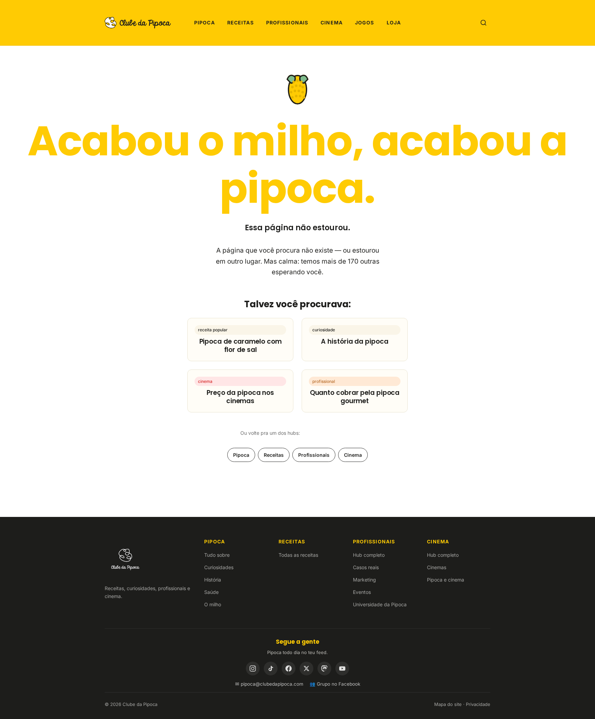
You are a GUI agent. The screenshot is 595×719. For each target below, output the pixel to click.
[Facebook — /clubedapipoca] (288, 668)
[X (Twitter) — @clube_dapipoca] (306, 668)
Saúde (211, 592)
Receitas (240, 22)
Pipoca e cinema (445, 580)
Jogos (364, 22)
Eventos (362, 592)
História (212, 580)
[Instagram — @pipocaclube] (253, 668)
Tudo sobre (217, 555)
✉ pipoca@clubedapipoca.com (269, 684)
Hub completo (369, 555)
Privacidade (478, 704)
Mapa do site (448, 704)
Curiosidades (218, 567)
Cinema (332, 22)
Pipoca (204, 22)
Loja (394, 22)
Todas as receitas (298, 555)
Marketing (364, 580)
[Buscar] (483, 23)
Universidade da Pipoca (380, 604)
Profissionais (287, 22)
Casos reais (366, 567)
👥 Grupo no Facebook (335, 684)
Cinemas (436, 567)
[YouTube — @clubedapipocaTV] (342, 668)
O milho (212, 604)
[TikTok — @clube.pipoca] (271, 668)
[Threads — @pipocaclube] (324, 668)
